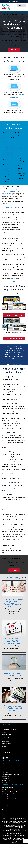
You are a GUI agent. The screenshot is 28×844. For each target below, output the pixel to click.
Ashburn (4, 137)
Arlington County (20, 832)
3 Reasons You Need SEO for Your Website (12, 674)
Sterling (19, 830)
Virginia (16, 826)
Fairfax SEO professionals (12, 207)
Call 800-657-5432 (14, 1)
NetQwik (22, 841)
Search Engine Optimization (22, 143)
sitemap (14, 842)
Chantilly (15, 830)
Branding (7, 164)
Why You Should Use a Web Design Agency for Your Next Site (14, 708)
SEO (24, 77)
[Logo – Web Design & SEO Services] (6, 4)
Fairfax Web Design (11, 577)
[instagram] (7, 757)
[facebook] (3, 757)
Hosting (20, 163)
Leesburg (7, 830)
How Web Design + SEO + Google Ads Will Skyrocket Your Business (14, 641)
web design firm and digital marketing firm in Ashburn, (13, 819)
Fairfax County (11, 832)
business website (16, 210)
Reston (11, 830)
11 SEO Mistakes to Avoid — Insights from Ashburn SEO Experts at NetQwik (14, 602)
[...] (17, 614)
